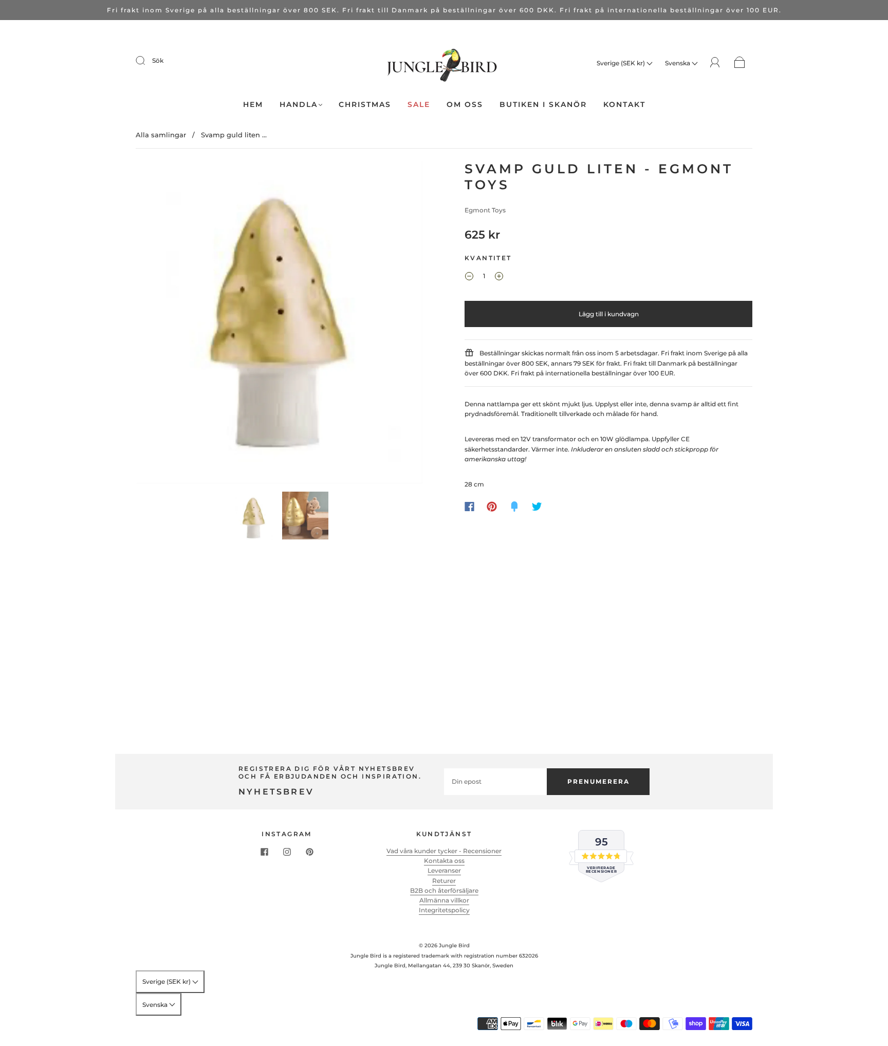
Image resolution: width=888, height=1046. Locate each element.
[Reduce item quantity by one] (469, 277)
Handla (299, 104)
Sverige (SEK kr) (621, 63)
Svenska (678, 63)
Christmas (365, 104)
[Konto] (715, 62)
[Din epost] (495, 781)
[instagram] (286, 852)
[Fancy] (514, 506)
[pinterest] (309, 852)
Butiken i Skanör (543, 104)
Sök (157, 60)
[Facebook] (469, 506)
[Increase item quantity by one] (499, 277)
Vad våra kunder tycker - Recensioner (444, 851)
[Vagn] (739, 63)
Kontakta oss (444, 860)
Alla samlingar (161, 135)
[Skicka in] (147, 60)
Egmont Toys (485, 210)
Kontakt (624, 104)
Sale (419, 104)
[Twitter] (537, 506)
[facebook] (264, 852)
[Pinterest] (491, 506)
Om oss (465, 104)
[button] (165, 324)
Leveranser (444, 870)
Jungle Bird (454, 945)
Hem (253, 104)
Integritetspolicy (444, 910)
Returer (444, 881)
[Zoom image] (279, 324)
